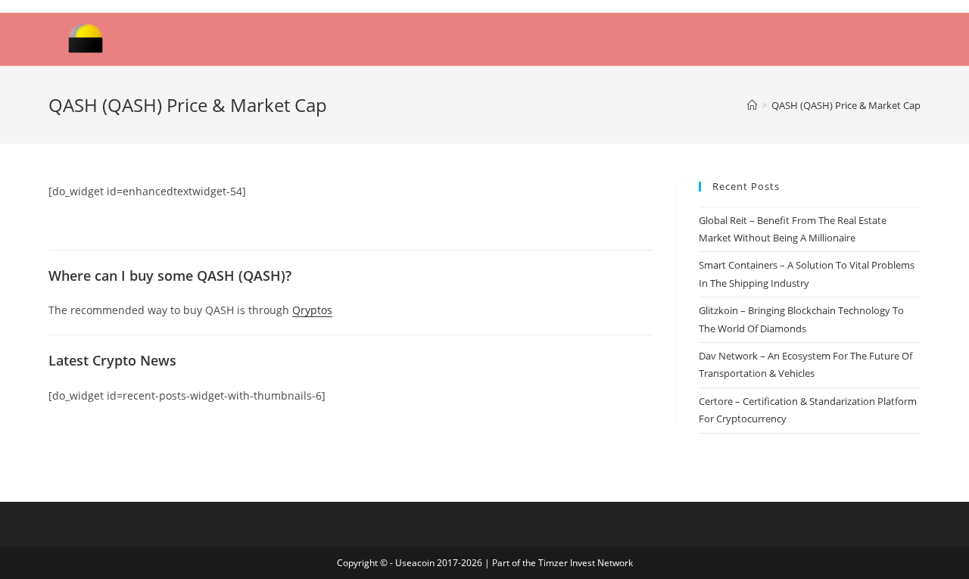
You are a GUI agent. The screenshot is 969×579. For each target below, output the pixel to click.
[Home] (752, 105)
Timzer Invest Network (585, 562)
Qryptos (312, 310)
